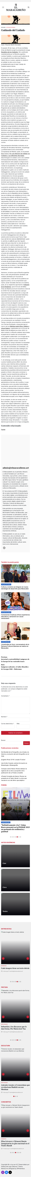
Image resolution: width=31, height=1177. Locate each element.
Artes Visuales (4, 1024)
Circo (5, 887)
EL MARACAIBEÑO (16, 8)
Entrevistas (3, 965)
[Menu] (3, 7)
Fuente (3, 429)
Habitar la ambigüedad (10, 968)
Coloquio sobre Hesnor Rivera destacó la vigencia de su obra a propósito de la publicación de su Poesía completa (14, 771)
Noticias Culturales (10, 27)
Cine (4, 863)
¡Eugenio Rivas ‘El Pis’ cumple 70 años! (13, 759)
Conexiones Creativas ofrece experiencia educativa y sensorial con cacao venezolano (15, 616)
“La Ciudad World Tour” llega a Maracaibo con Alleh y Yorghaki (14, 1142)
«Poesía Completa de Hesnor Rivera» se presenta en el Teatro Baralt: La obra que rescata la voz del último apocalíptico (14, 778)
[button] (10, 836)
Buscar (3, 740)
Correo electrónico (7, 723)
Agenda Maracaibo (6, 641)
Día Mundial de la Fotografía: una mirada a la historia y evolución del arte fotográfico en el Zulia (15, 754)
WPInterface (21, 1168)
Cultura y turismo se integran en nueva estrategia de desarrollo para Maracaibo (15, 588)
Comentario (5, 696)
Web (18, 723)
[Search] (28, 7)
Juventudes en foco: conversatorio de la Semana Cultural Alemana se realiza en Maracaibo (15, 646)
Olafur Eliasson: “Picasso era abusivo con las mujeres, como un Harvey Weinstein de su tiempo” (15, 1087)
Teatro (5, 911)
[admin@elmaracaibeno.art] (15, 449)
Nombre (4, 716)
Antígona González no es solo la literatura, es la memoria (14, 826)
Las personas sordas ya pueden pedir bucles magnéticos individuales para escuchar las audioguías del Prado (13, 1029)
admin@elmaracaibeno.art (16, 467)
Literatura (4, 822)
